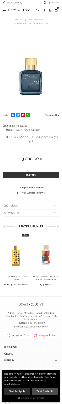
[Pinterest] (23, 115)
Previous (4, 226)
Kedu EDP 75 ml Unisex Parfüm (16, 278)
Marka (9, 130)
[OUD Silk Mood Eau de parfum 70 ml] (31, 69)
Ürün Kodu (8, 126)
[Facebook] (13, 115)
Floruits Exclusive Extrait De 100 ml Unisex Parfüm (46, 278)
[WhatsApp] (28, 115)
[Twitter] (18, 115)
